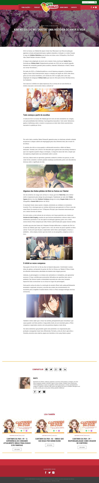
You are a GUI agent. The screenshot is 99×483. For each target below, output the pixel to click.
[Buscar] (95, 2)
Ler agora (17, 449)
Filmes (46, 25)
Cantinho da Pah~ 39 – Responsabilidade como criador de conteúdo (82, 441)
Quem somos (64, 7)
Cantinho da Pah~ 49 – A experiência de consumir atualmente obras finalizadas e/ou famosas (17, 442)
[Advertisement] (49, 133)
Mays (57, 25)
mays (35, 378)
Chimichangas (49, 7)
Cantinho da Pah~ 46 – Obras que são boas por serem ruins (49, 440)
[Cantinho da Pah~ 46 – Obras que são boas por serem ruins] (49, 426)
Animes (43, 25)
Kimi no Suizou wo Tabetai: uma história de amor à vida (49, 29)
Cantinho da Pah (14, 435)
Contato (74, 7)
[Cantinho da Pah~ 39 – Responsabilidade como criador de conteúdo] (82, 426)
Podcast (37, 7)
